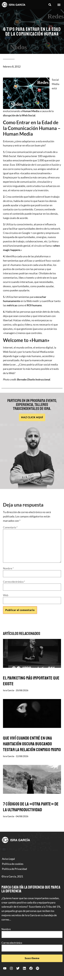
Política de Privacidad (14, 868)
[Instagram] (11, 968)
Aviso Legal (8, 858)
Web (5, 595)
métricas (12, 305)
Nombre (8, 568)
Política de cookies (12, 863)
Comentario (10, 527)
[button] (49, 4)
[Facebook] (31, 968)
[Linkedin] (24, 968)
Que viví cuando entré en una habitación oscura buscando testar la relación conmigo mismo (32, 743)
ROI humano (34, 305)
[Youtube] (4, 968)
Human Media (30, 111)
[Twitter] (18, 968)
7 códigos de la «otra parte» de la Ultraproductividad (31, 807)
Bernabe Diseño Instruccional (33, 379)
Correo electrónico (14, 581)
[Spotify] (37, 968)
